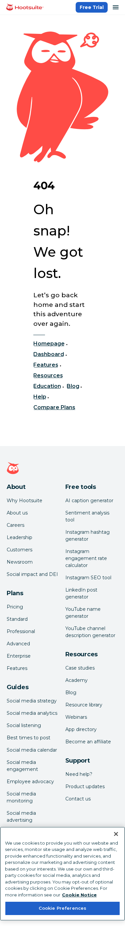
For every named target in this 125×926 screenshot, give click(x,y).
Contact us (78, 799)
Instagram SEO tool (88, 578)
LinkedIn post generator (81, 593)
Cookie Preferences (62, 908)
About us (17, 513)
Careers (15, 525)
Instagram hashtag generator (87, 535)
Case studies (80, 668)
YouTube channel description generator (90, 631)
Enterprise (19, 656)
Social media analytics (32, 713)
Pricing (15, 607)
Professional (21, 631)
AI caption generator (89, 501)
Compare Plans (54, 407)
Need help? (78, 774)
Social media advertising (21, 816)
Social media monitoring (21, 797)
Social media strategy (32, 701)
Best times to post (28, 738)
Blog (73, 386)
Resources (48, 375)
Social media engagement (22, 765)
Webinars (76, 717)
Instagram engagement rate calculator (86, 558)
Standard (17, 619)
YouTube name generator (83, 612)
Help (39, 397)
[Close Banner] (116, 834)
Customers (19, 550)
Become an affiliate (88, 742)
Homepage (49, 343)
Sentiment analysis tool (87, 516)
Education (47, 386)
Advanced (18, 644)
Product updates (85, 786)
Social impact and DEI (32, 574)
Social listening (24, 725)
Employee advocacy (30, 782)
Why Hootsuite (24, 501)
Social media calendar (32, 750)
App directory (81, 729)
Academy (76, 680)
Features (45, 365)
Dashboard (48, 354)
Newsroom (20, 562)
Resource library (83, 705)
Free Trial (92, 7)
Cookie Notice (79, 894)
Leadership (19, 537)
